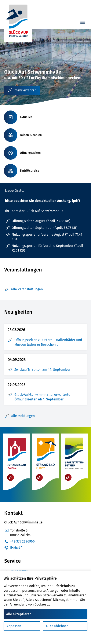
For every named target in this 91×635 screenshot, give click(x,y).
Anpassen (14, 626)
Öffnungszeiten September (44, 228)
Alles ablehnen (57, 626)
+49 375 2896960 (22, 541)
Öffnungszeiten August (41, 221)
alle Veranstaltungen (27, 289)
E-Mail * (16, 547)
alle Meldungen (23, 416)
